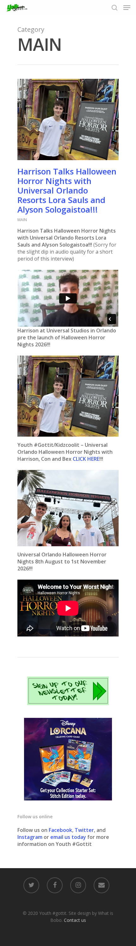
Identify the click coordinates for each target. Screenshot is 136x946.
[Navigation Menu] (126, 7)
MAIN (22, 219)
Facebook (60, 830)
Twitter (84, 830)
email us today (68, 837)
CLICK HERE (86, 458)
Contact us (75, 920)
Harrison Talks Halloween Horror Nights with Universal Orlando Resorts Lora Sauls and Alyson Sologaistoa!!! (66, 190)
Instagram (30, 837)
